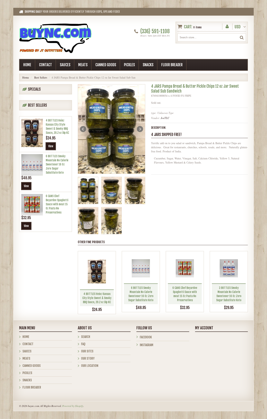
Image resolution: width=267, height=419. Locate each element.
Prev (83, 129)
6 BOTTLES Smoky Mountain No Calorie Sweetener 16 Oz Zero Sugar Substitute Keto (57, 164)
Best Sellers (40, 77)
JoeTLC (165, 118)
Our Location (89, 366)
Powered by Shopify (72, 406)
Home (27, 65)
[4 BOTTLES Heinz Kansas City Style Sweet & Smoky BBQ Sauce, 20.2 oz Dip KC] (97, 271)
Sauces (65, 65)
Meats (83, 65)
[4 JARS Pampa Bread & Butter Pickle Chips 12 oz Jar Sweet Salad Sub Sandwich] (111, 129)
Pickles (129, 65)
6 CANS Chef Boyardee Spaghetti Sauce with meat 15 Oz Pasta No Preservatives (57, 204)
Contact (45, 65)
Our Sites (87, 351)
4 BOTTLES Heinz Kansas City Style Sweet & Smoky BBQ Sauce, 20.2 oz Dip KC (96, 298)
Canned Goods (105, 65)
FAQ (83, 344)
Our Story (88, 358)
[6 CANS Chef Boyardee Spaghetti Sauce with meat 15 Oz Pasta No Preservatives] (185, 268)
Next (140, 129)
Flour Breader (172, 65)
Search (85, 337)
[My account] (227, 26)
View (50, 146)
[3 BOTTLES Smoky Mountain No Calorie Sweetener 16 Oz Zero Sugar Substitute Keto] (229, 268)
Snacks (148, 65)
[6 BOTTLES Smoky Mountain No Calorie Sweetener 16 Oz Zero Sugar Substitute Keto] (141, 268)
